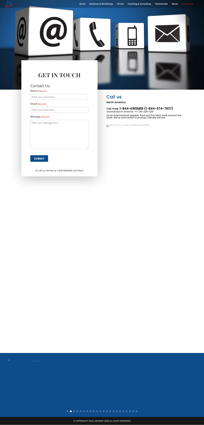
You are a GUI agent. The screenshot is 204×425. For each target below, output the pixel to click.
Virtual (120, 4)
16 (117, 411)
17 (120, 411)
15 (113, 411)
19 (127, 411)
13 (107, 411)
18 (123, 411)
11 (100, 411)
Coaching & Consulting (139, 4)
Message (40, 116)
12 (104, 411)
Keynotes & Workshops (101, 4)
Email (38, 103)
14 (110, 411)
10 (97, 411)
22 (136, 411)
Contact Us (187, 4)
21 (133, 411)
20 (130, 411)
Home (82, 4)
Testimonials (161, 4)
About (175, 4)
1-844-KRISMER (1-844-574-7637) (146, 108)
